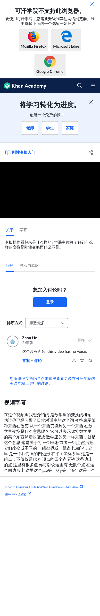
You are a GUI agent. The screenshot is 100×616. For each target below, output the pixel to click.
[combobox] (46, 323)
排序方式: (15, 323)
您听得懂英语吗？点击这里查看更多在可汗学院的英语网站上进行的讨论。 (52, 381)
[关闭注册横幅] (91, 102)
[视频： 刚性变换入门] (50, 190)
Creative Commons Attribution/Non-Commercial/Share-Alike (42, 487)
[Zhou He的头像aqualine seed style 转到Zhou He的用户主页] (11, 341)
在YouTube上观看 (15, 494)
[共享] (91, 152)
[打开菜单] (93, 86)
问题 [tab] (10, 266)
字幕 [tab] (23, 230)
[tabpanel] (50, 243)
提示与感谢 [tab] (29, 266)
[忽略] (92, 4)
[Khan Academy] (23, 86)
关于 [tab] (10, 230)
